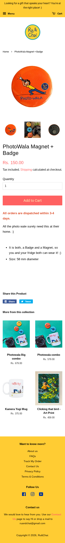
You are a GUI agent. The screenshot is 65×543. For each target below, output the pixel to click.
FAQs (32, 456)
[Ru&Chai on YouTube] (41, 494)
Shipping (26, 169)
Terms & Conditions (32, 476)
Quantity (8, 179)
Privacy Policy (32, 471)
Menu (11, 13)
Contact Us (32, 466)
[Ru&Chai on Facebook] (24, 494)
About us (32, 451)
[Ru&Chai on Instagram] (32, 494)
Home (6, 51)
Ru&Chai (43, 535)
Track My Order (33, 461)
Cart (59, 13)
